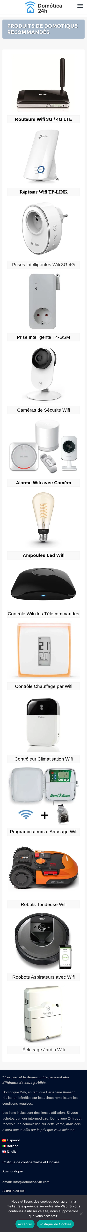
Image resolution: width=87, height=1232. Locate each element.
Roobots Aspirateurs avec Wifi (43, 977)
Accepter (25, 1224)
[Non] (81, 1213)
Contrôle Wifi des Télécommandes (43, 613)
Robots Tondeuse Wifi (43, 904)
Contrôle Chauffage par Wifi (43, 686)
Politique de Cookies (55, 1224)
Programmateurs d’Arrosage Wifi (43, 831)
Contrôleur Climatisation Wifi (43, 758)
